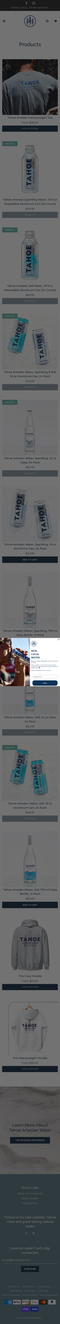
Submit (45, 683)
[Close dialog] (59, 639)
